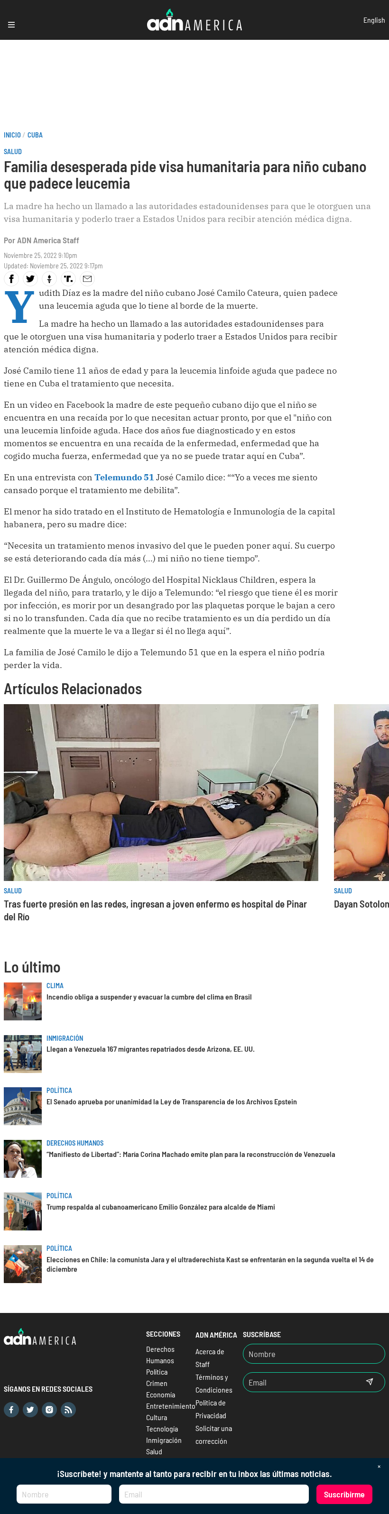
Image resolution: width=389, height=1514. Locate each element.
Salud (13, 151)
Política (59, 1090)
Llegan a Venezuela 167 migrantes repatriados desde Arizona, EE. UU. (150, 1048)
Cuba (35, 135)
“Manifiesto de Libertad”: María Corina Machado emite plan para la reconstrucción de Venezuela (190, 1153)
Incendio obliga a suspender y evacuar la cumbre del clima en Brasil (149, 996)
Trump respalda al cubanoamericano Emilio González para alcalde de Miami (160, 1206)
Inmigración (64, 1038)
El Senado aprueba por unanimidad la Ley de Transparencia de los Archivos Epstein (171, 1101)
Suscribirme (344, 1494)
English (374, 19)
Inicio (12, 135)
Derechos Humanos (74, 1143)
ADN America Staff (48, 240)
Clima (55, 986)
